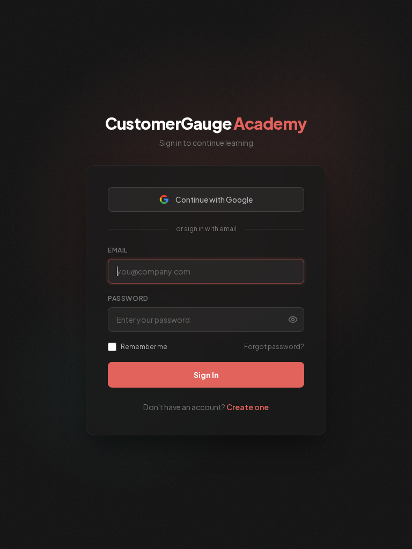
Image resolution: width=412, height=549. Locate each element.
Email (118, 250)
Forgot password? (274, 347)
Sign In (206, 375)
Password (128, 298)
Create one (247, 407)
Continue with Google (214, 199)
